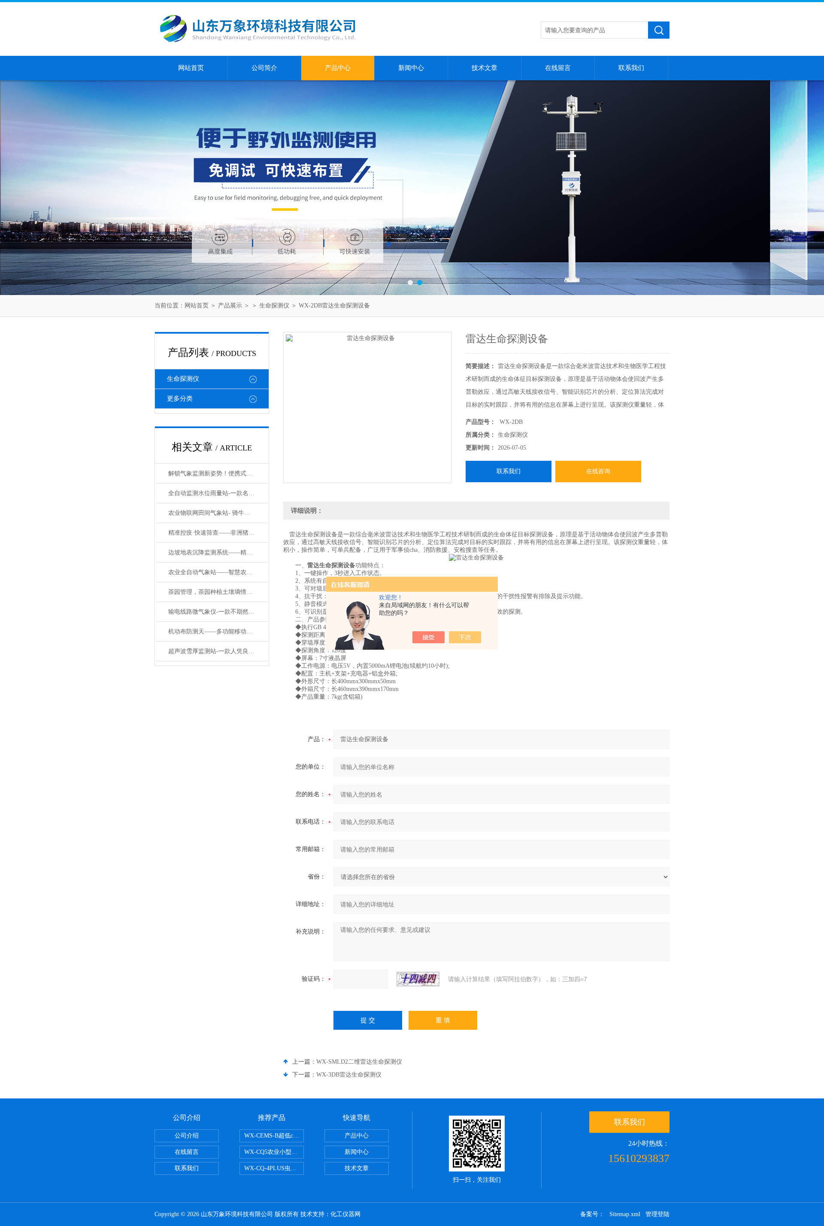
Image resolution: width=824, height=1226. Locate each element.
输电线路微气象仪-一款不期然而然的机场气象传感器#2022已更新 (218, 611)
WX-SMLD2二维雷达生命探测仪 (359, 1062)
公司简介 (264, 67)
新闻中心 (411, 67)
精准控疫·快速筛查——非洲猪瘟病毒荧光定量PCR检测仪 (218, 532)
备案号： (592, 1214)
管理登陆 (657, 1214)
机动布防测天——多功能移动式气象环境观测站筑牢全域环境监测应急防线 (218, 631)
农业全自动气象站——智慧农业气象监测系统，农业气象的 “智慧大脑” (218, 572)
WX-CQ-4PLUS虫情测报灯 (274, 1168)
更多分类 (180, 398)
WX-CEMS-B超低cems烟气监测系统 (274, 1135)
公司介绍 (187, 1135)
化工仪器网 (345, 1214)
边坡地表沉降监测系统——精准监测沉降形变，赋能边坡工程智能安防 (218, 552)
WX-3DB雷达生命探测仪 (349, 1074)
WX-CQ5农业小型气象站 (274, 1152)
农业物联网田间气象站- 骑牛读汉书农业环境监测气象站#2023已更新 (218, 513)
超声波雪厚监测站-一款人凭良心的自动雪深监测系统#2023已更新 (218, 651)
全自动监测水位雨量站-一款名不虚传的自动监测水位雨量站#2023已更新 (218, 493)
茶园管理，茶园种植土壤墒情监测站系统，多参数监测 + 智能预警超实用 (218, 592)
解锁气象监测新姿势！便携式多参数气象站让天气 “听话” (218, 473)
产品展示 (230, 305)
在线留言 (558, 67)
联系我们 (631, 67)
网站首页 (191, 67)
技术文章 (484, 67)
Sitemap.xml (624, 1214)
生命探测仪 (274, 305)
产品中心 (338, 67)
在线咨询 (598, 471)
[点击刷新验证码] (418, 979)
